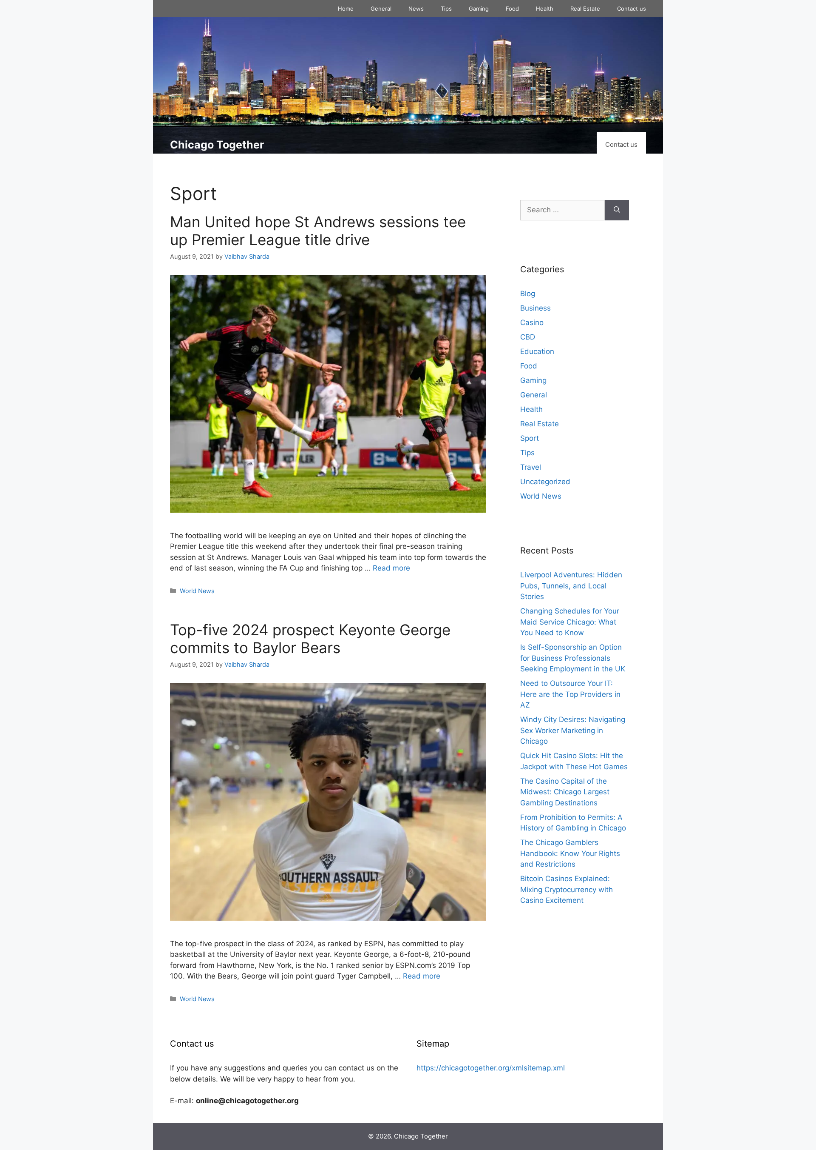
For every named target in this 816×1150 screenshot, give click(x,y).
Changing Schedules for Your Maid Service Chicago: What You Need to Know (569, 622)
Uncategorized (545, 481)
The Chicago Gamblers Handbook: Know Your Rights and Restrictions (570, 853)
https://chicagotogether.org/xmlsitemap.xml (490, 1068)
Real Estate (585, 8)
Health (544, 8)
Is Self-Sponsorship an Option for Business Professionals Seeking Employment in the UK (572, 658)
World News (197, 590)
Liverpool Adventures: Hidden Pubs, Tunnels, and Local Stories (571, 586)
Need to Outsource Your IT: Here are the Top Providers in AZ (570, 694)
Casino (532, 322)
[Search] (617, 210)
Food (512, 8)
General (381, 8)
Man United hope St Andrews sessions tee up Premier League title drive (318, 230)
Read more (391, 568)
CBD (527, 337)
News (416, 8)
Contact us (631, 8)
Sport (529, 438)
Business (535, 308)
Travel (530, 467)
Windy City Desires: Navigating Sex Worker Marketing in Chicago (572, 730)
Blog (527, 293)
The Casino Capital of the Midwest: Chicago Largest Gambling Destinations (564, 792)
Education (537, 351)
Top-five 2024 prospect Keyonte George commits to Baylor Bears (310, 638)
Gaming (479, 8)
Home (346, 8)
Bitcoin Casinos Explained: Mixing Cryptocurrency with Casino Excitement (566, 889)
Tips (446, 8)
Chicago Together (217, 144)
